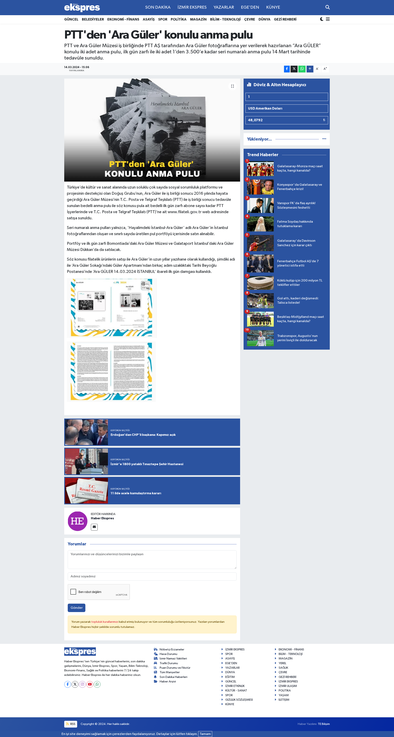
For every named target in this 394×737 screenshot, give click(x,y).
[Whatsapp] (97, 684)
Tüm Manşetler (170, 672)
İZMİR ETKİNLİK (235, 686)
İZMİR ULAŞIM (288, 686)
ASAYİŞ (149, 19)
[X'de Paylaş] (294, 69)
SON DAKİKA (158, 7)
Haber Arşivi (168, 681)
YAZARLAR (224, 7)
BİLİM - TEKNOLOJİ (225, 19)
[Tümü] (324, 139)
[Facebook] (67, 684)
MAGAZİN (198, 19)
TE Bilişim (324, 724)
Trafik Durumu (169, 663)
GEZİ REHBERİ (285, 19)
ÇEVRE (249, 19)
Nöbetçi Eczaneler (172, 649)
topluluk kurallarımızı (105, 621)
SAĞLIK (283, 667)
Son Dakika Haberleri (173, 677)
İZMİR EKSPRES (192, 7)
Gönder (77, 608)
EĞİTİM (230, 677)
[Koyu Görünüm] (322, 19)
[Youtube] (89, 684)
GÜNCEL (71, 19)
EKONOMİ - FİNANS (123, 19)
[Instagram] (82, 684)
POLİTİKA (179, 19)
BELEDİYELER (93, 19)
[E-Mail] (94, 527)
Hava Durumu (168, 654)
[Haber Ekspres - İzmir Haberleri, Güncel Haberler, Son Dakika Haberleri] (82, 8)
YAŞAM (284, 695)
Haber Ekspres (102, 518)
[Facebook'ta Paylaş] (287, 69)
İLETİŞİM (284, 699)
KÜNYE (273, 7)
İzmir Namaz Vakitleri (173, 658)
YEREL (282, 663)
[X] (75, 684)
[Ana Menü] (327, 19)
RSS (72, 724)
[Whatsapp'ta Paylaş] (302, 69)
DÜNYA (264, 19)
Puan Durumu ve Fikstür (175, 667)
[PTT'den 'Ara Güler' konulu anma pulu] (152, 130)
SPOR (162, 19)
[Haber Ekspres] (77, 521)
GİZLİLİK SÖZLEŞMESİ (239, 699)
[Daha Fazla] (310, 69)
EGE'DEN (250, 7)
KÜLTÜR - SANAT (236, 690)
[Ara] (327, 7)
